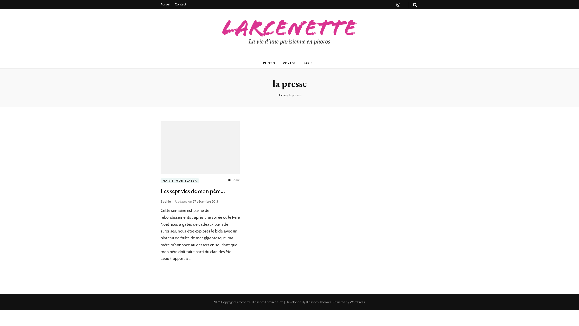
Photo (269, 63)
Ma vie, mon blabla (180, 180)
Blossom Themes (318, 302)
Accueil (165, 4)
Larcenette (243, 302)
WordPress (357, 302)
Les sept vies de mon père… (193, 191)
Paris (308, 63)
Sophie (166, 201)
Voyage (289, 63)
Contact (180, 4)
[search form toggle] (415, 5)
